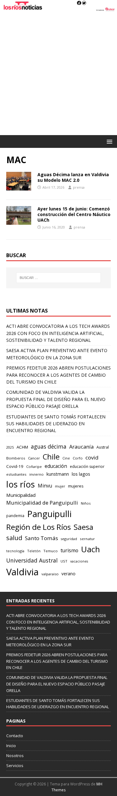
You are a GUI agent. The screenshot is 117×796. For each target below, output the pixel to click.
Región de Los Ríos (38, 527)
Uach (90, 549)
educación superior (87, 466)
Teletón (34, 551)
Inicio (11, 745)
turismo (69, 550)
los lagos (81, 474)
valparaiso (50, 574)
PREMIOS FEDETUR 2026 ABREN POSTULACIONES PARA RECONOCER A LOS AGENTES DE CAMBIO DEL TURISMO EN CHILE (58, 375)
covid (92, 457)
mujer (60, 486)
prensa (79, 187)
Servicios (14, 765)
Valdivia (22, 572)
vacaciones (79, 561)
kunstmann (57, 474)
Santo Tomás (41, 538)
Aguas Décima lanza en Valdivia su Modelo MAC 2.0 (73, 177)
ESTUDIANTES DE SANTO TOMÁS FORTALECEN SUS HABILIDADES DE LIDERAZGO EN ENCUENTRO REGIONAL (55, 424)
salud (14, 538)
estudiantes (16, 474)
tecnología (15, 551)
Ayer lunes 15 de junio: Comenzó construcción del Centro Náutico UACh (73, 214)
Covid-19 (14, 466)
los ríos (20, 484)
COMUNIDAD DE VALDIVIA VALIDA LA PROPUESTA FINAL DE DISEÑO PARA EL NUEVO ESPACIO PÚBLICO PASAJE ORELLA (55, 399)
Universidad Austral (32, 560)
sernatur (87, 538)
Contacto (14, 735)
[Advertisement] (58, 73)
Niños (85, 503)
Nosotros (15, 755)
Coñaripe (34, 466)
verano (68, 574)
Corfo (78, 458)
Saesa (83, 527)
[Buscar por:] (59, 277)
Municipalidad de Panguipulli (42, 502)
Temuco (50, 551)
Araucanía (81, 446)
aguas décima (48, 446)
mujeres (76, 486)
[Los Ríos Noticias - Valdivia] (58, 9)
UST (64, 561)
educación (56, 466)
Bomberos (15, 458)
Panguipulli (49, 514)
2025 (10, 447)
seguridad (69, 538)
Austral (102, 447)
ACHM (22, 447)
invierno (36, 474)
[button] (108, 141)
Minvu (45, 486)
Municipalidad (21, 495)
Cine (66, 458)
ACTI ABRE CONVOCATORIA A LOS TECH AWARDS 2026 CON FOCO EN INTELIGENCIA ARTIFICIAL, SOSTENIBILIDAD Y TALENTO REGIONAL (58, 333)
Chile (51, 457)
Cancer (34, 458)
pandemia (15, 515)
